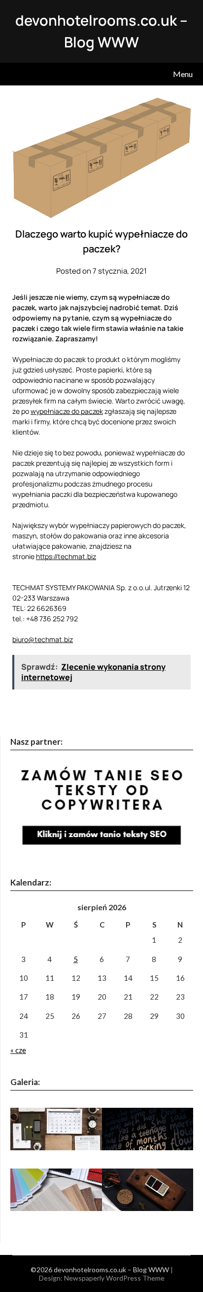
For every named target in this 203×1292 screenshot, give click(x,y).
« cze (18, 1050)
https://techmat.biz (66, 556)
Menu (183, 74)
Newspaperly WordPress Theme (114, 1278)
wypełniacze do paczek (67, 411)
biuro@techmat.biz (42, 639)
